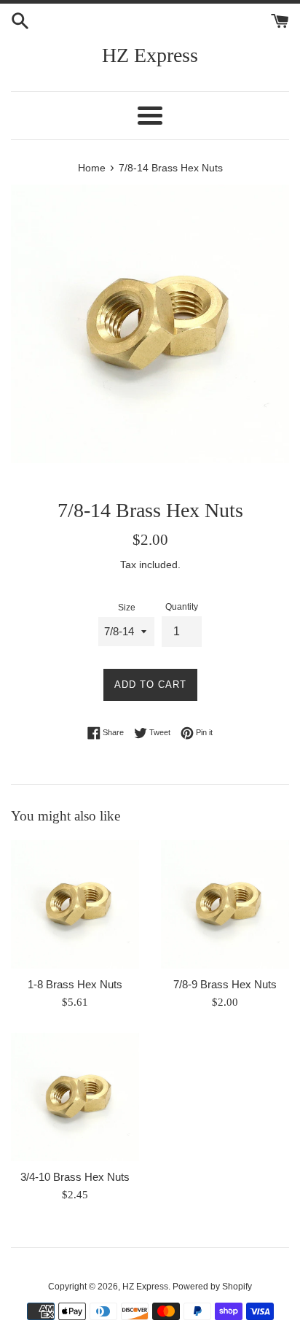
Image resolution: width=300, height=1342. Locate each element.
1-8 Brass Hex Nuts (75, 984)
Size (126, 607)
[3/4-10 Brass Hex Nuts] (75, 1097)
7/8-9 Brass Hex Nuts (225, 984)
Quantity (181, 607)
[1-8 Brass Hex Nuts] (75, 904)
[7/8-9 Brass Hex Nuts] (225, 904)
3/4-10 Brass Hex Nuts (75, 1177)
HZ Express (150, 55)
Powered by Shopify (212, 1286)
